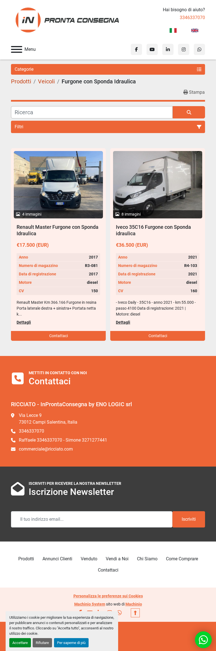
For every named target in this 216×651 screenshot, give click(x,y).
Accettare (20, 643)
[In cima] (135, 612)
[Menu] (16, 49)
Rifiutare (42, 643)
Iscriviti (189, 519)
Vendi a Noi (117, 558)
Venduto (89, 558)
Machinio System (89, 604)
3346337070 (192, 17)
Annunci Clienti (57, 558)
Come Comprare (182, 558)
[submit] (189, 112)
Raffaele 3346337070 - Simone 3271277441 (63, 440)
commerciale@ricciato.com (46, 449)
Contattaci (58, 336)
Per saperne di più (71, 643)
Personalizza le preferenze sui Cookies (108, 596)
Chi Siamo (147, 558)
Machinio (133, 604)
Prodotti (26, 558)
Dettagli (24, 322)
